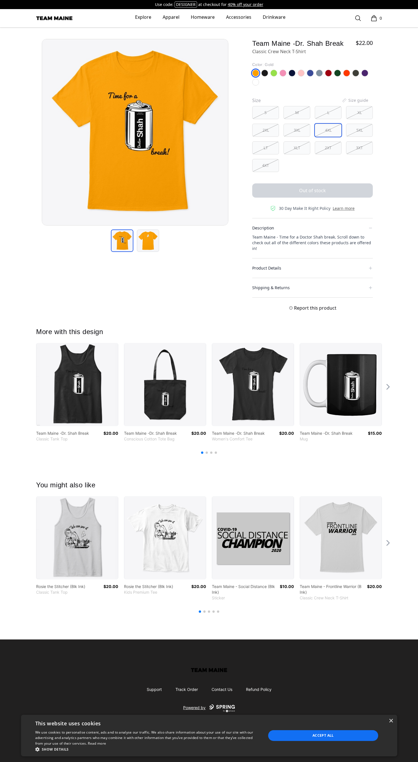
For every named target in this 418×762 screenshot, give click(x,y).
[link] (77, 384)
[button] (147, 749)
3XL (297, 130)
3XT (359, 147)
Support (154, 689)
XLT (297, 147)
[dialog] (209, 735)
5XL (359, 130)
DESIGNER (186, 4)
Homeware (203, 17)
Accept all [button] (323, 735)
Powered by (194, 707)
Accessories (238, 17)
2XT (328, 147)
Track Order (186, 689)
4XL (328, 130)
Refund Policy (259, 689)
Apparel (171, 17)
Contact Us (222, 689)
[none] (355, 100)
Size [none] (256, 100)
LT (266, 147)
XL (359, 112)
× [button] (391, 721)
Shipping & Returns (271, 287)
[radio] (265, 112)
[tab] (122, 240)
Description (263, 228)
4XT (265, 165)
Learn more (344, 208)
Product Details (266, 268)
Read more (97, 743)
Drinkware (274, 17)
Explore (143, 17)
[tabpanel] (135, 132)
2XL (265, 130)
